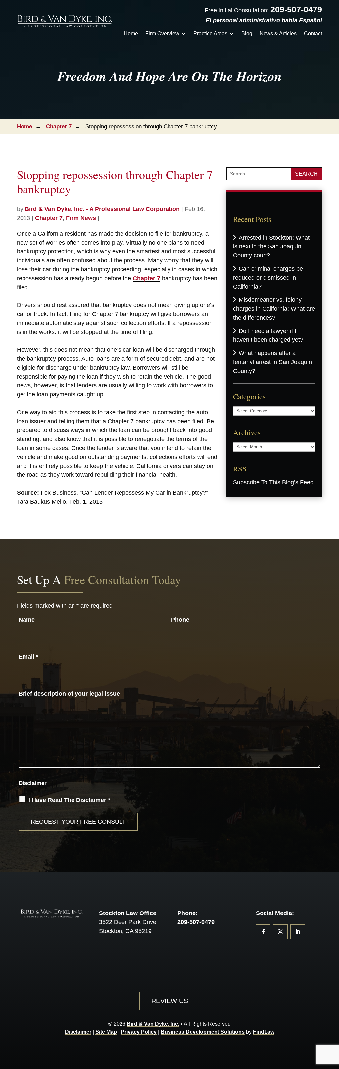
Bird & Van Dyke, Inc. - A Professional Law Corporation (102, 209)
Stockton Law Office (127, 913)
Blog (246, 33)
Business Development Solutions (203, 1032)
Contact (313, 33)
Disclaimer (33, 783)
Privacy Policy (139, 1032)
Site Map (106, 1032)
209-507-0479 (296, 9)
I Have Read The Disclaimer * (69, 800)
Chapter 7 (49, 218)
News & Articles (278, 33)
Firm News (81, 218)
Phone (180, 619)
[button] (332, 1021)
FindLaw (263, 1032)
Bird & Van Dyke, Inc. (153, 1024)
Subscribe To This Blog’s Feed (273, 482)
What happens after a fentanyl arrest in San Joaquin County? (272, 362)
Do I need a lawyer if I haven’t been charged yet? (268, 335)
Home (131, 33)
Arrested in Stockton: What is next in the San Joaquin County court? (271, 246)
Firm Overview (162, 33)
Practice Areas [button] (210, 33)
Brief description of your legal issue (69, 693)
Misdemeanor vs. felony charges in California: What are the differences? (274, 308)
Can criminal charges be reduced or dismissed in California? (268, 277)
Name (27, 619)
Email (28, 656)
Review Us (169, 1000)
